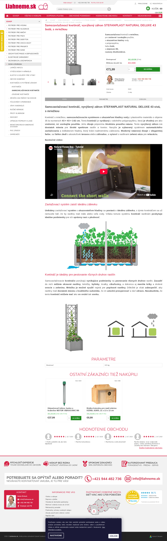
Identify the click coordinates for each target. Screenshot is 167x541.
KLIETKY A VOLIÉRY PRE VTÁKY (22, 75)
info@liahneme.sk (26, 499)
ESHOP (16, 16)
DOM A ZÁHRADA (15, 64)
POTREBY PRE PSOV (16, 36)
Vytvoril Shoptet (157, 536)
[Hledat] (109, 9)
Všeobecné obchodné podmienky (57, 502)
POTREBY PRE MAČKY (17, 32)
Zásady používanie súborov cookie (58, 513)
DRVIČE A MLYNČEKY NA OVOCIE (23, 98)
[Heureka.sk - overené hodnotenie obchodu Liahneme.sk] (144, 497)
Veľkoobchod (144, 16)
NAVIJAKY (14, 117)
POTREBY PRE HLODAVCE (18, 29)
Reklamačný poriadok (53, 507)
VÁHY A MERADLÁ (17, 106)
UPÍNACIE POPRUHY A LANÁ (21, 121)
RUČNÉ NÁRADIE (17, 109)
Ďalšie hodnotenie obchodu (150, 448)
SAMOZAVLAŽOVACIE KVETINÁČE (25, 90)
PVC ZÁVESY (15, 130)
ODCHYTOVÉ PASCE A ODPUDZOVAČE (23, 54)
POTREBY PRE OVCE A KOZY (19, 43)
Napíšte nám (50, 515)
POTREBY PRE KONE (16, 50)
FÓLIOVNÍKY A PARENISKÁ (20, 102)
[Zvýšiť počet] (135, 68)
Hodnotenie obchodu (106, 16)
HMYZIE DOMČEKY (17, 79)
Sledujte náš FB (26, 506)
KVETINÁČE (16, 87)
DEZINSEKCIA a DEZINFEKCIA (20, 61)
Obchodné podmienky (80, 16)
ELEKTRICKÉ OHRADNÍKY (18, 57)
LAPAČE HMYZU (16, 68)
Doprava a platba (55, 16)
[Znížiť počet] (135, 70)
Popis (64, 99)
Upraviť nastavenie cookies (43, 536)
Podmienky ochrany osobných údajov (58, 510)
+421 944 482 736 (26, 503)
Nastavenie (56, 535)
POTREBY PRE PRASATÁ (18, 46)
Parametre (103, 99)
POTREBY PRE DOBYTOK (18, 39)
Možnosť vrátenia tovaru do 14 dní (57, 505)
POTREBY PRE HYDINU (17, 25)
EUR (160, 13)
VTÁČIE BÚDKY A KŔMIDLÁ (20, 71)
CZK (156, 13)
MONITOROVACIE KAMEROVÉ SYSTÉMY (22, 126)
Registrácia (157, 3)
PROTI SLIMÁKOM (17, 113)
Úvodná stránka (7, 15)
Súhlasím (113, 536)
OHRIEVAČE (15, 134)
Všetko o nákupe (33, 16)
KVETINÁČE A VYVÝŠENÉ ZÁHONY (23, 83)
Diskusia (142, 99)
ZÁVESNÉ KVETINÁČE (20, 94)
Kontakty (127, 16)
